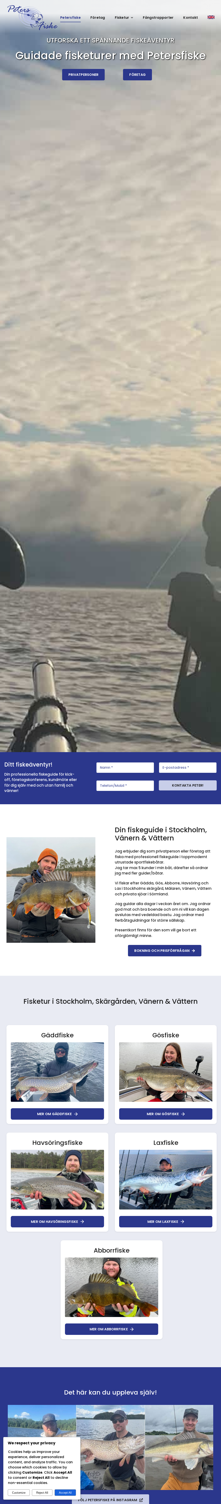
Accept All (65, 1492)
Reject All (42, 1492)
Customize (18, 1492)
